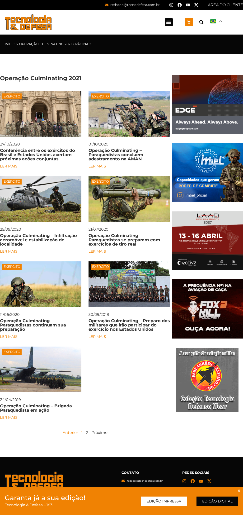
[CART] (189, 22)
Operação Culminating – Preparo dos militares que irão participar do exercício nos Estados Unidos (129, 325)
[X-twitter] (196, 5)
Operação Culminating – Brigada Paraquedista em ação (36, 408)
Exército (12, 96)
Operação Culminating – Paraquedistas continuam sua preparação (33, 325)
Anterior (70, 432)
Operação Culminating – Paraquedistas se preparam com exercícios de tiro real (124, 240)
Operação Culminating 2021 (45, 44)
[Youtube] (188, 5)
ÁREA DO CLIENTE (225, 5)
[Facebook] (180, 5)
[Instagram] (171, 5)
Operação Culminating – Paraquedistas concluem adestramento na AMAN (116, 155)
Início (10, 44)
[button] (169, 22)
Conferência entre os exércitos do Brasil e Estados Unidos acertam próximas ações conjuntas (37, 155)
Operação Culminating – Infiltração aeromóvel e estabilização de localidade (38, 240)
